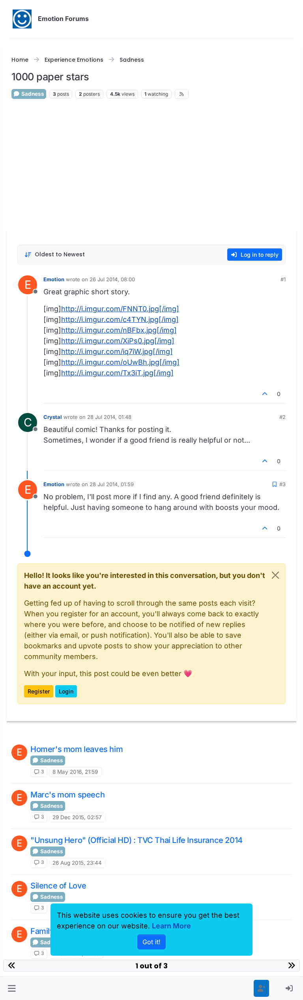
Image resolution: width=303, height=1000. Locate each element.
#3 (282, 484)
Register (39, 691)
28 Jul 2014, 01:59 (112, 484)
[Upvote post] (265, 394)
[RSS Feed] (181, 94)
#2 (282, 417)
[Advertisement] (151, 163)
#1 (283, 279)
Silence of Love (58, 885)
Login (66, 691)
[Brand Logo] (22, 18)
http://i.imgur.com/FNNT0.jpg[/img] (120, 309)
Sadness (32, 94)
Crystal (52, 417)
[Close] (275, 575)
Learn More (171, 926)
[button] (12, 988)
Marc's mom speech (67, 794)
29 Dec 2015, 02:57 (77, 817)
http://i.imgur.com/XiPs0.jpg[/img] (117, 341)
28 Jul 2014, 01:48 (109, 417)
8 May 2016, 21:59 (75, 772)
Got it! (151, 942)
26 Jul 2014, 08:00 (112, 279)
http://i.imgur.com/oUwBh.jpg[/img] (120, 362)
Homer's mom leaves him (76, 749)
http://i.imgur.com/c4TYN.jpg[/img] (120, 319)
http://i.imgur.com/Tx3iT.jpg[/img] (117, 373)
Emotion (53, 279)
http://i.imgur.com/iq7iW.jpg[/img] (117, 351)
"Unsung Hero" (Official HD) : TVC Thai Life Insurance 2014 (136, 840)
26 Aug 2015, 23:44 (77, 863)
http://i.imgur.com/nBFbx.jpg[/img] (119, 330)
